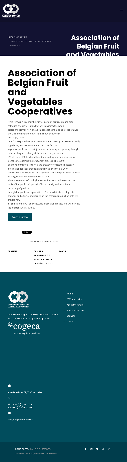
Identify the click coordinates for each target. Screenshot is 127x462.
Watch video (19, 217)
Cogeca (25, 449)
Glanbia (12, 251)
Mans (62, 251)
